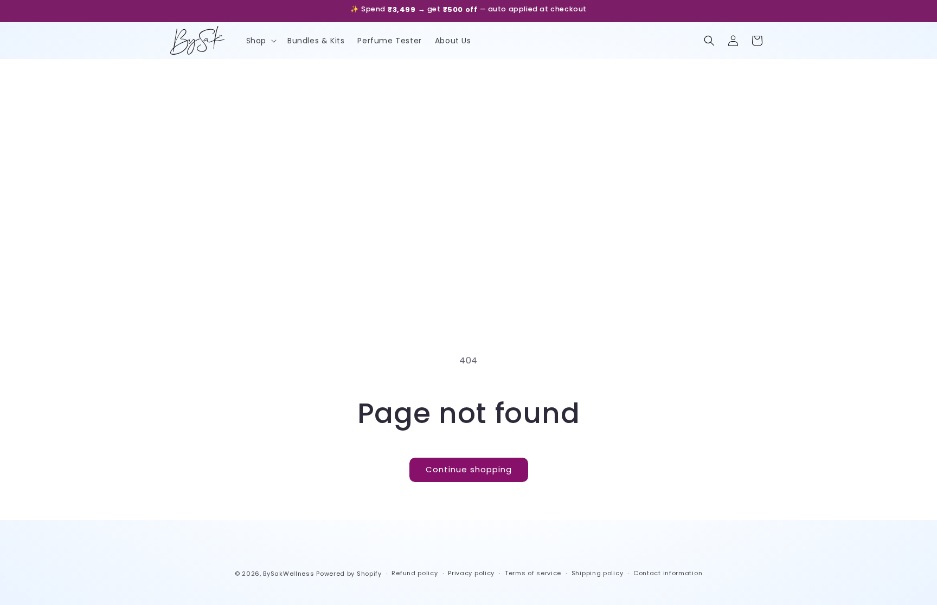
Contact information (667, 573)
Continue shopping (469, 469)
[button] (260, 40)
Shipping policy (598, 573)
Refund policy (415, 573)
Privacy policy (471, 573)
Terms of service (533, 573)
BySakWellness (288, 573)
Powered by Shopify (349, 573)
